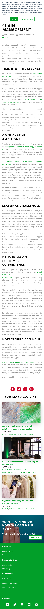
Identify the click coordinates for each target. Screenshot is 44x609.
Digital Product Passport (22, 509)
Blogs (7, 37)
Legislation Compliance (21, 434)
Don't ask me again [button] (27, 19)
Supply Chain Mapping (25, 472)
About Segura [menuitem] (7, 551)
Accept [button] (14, 19)
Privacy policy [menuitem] (7, 565)
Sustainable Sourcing (20, 470)
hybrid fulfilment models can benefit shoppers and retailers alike (22, 275)
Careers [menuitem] (5, 555)
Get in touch (7, 579)
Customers (7, 472)
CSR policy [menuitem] (6, 569)
